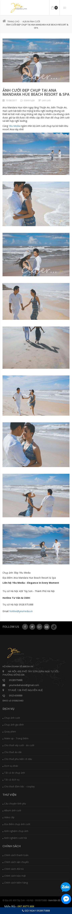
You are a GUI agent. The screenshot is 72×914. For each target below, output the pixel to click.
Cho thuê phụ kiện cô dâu (18, 759)
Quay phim (10, 731)
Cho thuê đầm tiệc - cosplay (19, 786)
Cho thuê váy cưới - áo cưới (19, 745)
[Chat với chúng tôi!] (66, 899)
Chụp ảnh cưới (12, 717)
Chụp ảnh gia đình (14, 724)
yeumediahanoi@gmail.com (24, 685)
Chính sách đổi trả (14, 868)
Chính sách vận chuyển (16, 862)
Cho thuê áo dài (12, 752)
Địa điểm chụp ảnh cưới (17, 824)
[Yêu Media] (18, 8)
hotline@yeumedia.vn (21, 611)
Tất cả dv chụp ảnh (14, 772)
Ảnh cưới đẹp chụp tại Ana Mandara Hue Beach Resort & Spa (36, 92)
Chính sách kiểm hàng (16, 882)
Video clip (9, 817)
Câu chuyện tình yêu (15, 803)
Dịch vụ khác (11, 765)
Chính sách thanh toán (16, 855)
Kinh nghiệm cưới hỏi (15, 837)
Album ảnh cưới (31, 21)
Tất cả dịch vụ (12, 779)
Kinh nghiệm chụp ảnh (16, 831)
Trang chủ (13, 21)
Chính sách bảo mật (15, 875)
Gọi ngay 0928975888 (37, 910)
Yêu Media (14, 125)
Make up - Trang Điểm (16, 738)
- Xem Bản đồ (53, 900)
